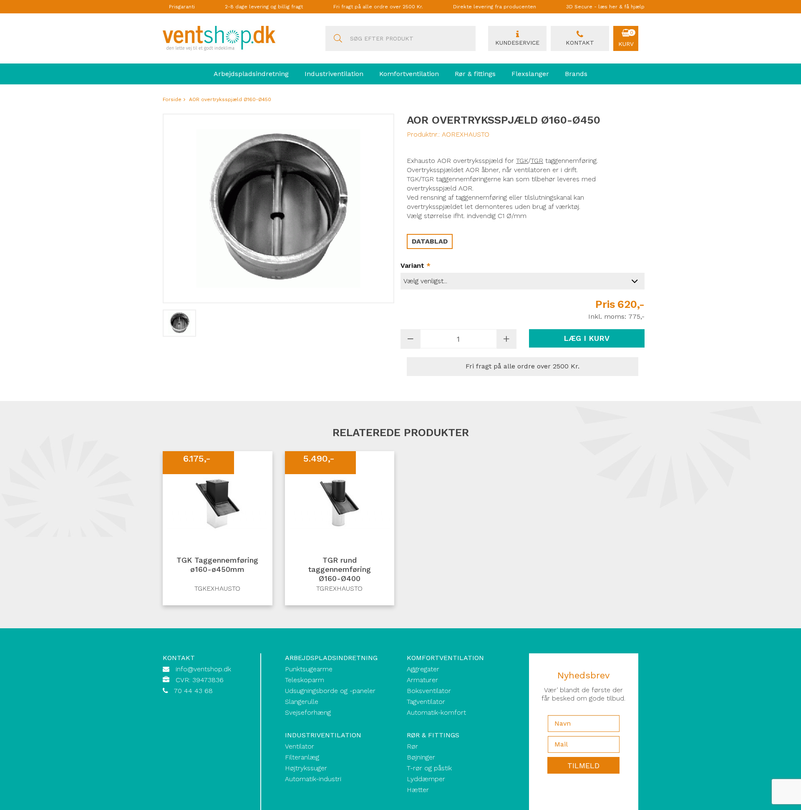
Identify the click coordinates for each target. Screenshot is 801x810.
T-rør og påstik (429, 768)
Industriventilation (334, 74)
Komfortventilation (409, 74)
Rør (412, 746)
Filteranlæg (302, 757)
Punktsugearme (308, 669)
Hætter (418, 790)
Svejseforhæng (308, 712)
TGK (413, 179)
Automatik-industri (313, 779)
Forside (172, 99)
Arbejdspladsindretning (251, 74)
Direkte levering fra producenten (494, 7)
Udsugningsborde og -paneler (330, 691)
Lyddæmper (426, 779)
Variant (415, 265)
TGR (537, 161)
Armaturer (422, 680)
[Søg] (337, 38)
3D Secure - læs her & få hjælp (605, 7)
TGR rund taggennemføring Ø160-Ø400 (339, 569)
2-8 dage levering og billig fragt (264, 7)
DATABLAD (430, 241)
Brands (576, 74)
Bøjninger (421, 757)
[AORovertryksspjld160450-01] (179, 323)
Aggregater (423, 669)
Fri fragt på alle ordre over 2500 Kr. (378, 7)
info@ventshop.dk (203, 669)
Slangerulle (301, 702)
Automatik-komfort (436, 712)
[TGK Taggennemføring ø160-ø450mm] (217, 501)
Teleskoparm (304, 680)
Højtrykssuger (306, 768)
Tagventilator (426, 702)
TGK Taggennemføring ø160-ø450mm (217, 565)
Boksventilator (429, 691)
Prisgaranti (182, 7)
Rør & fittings (475, 74)
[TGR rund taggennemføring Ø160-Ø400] (340, 501)
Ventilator (299, 746)
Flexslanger (530, 74)
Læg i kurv (587, 338)
